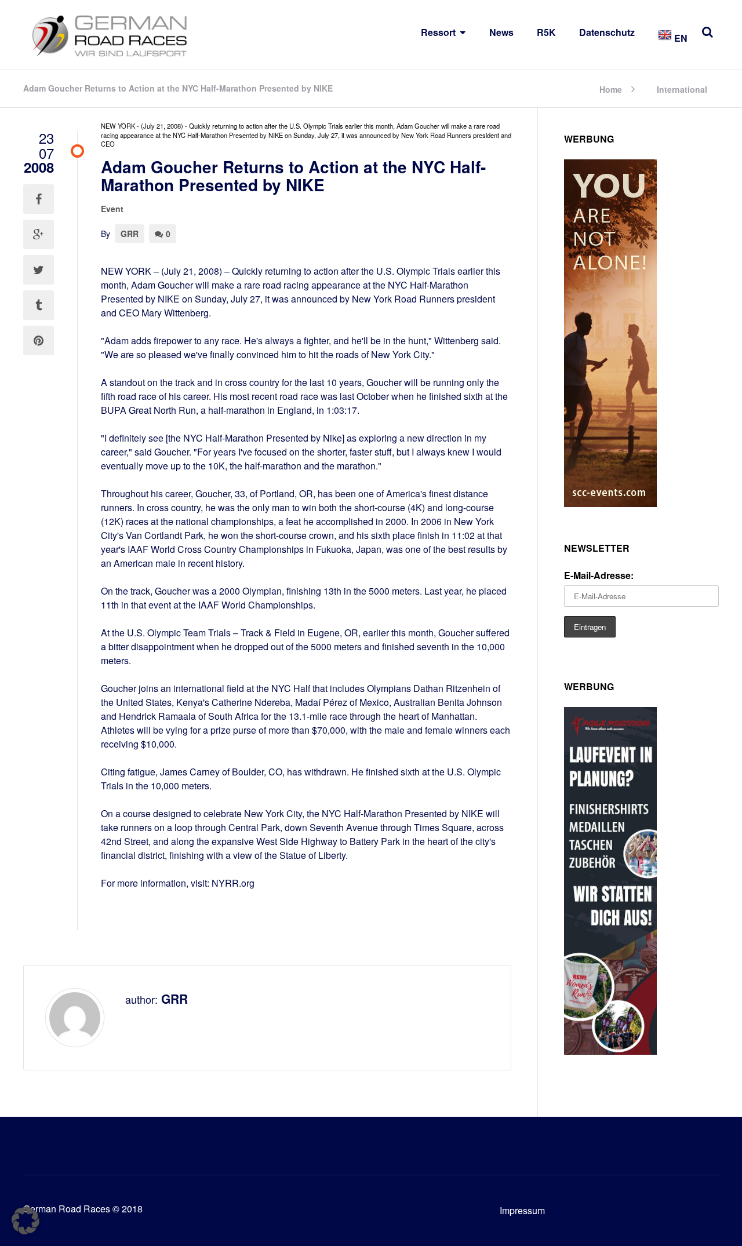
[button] (25, 1220)
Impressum (522, 1210)
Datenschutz (607, 32)
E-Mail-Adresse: (599, 575)
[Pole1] (610, 1051)
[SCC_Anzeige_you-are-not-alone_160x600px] (610, 503)
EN (680, 38)
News (501, 32)
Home (610, 88)
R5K (546, 32)
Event (112, 208)
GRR (130, 233)
